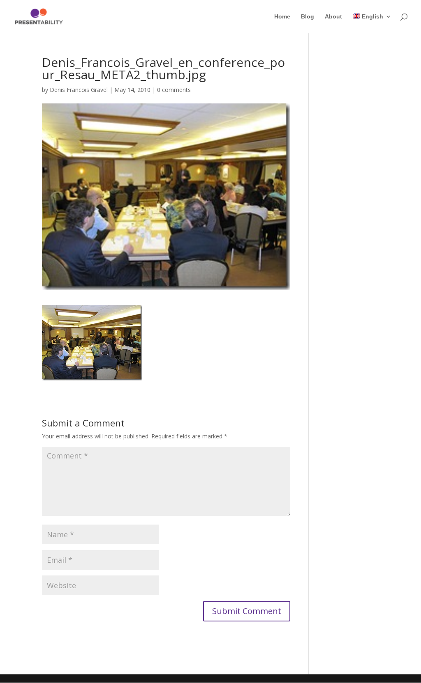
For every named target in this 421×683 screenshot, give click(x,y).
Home (282, 17)
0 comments (174, 90)
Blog (307, 17)
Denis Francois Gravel (79, 90)
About (333, 17)
